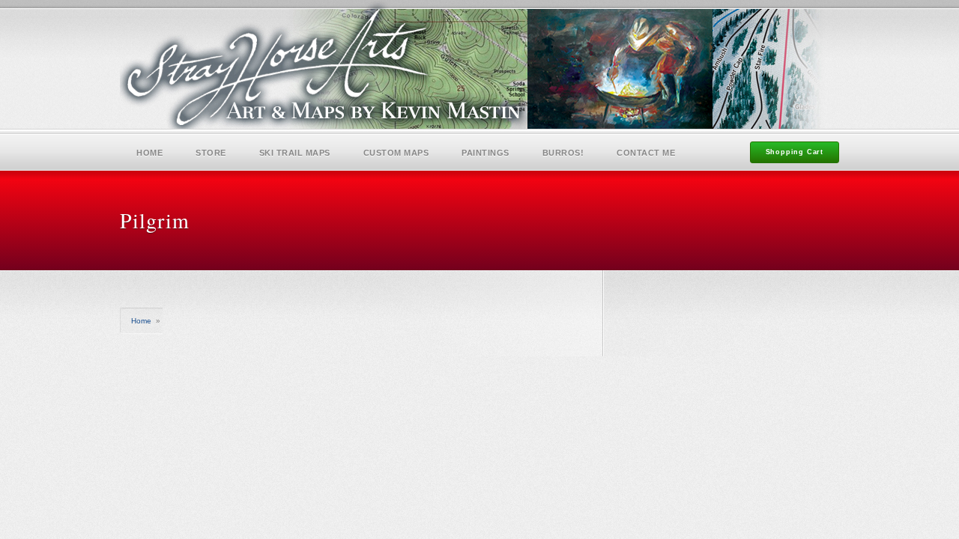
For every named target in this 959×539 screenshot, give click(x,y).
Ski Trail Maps (294, 152)
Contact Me (646, 152)
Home (149, 152)
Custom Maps (396, 152)
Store (211, 152)
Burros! (563, 152)
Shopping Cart (794, 152)
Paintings (485, 152)
